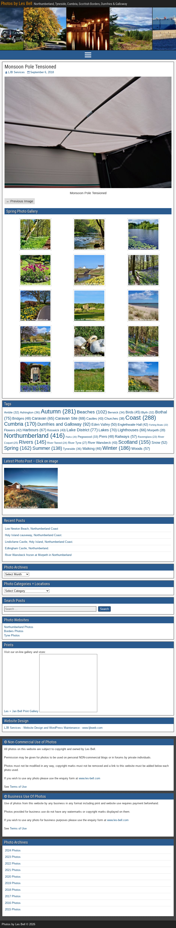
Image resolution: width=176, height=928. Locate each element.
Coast (140, 418)
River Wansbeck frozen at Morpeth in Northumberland (38, 555)
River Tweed (57, 442)
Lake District (82, 430)
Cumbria (20, 424)
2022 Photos (13, 863)
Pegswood (88, 436)
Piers (106, 436)
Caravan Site (70, 418)
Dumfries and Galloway (64, 424)
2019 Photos (13, 883)
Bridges (21, 418)
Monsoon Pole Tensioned (30, 67)
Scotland (134, 442)
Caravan (43, 418)
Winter (116, 448)
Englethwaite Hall (133, 424)
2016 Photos (13, 903)
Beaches (92, 411)
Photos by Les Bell (16, 3)
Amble (11, 412)
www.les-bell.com (89, 778)
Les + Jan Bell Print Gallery (21, 711)
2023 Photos (13, 856)
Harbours (34, 430)
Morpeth (156, 430)
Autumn (58, 411)
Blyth (147, 412)
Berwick (116, 412)
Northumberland (34, 435)
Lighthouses (132, 430)
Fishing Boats (158, 425)
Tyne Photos (12, 635)
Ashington (30, 412)
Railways (126, 437)
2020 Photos (13, 876)
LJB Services (16, 72)
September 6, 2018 (42, 72)
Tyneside (72, 448)
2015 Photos (13, 909)
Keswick (56, 430)
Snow (159, 442)
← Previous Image (19, 201)
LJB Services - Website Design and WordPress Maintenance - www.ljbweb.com (53, 727)
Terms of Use (18, 786)
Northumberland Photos (18, 627)
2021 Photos (13, 870)
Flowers (13, 430)
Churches (114, 418)
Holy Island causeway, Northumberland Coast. (33, 535)
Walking (92, 448)
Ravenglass (147, 437)
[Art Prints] (68, 683)
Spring (18, 448)
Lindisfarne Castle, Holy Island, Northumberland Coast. (39, 541)
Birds (133, 412)
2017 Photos (13, 896)
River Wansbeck (102, 442)
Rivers (32, 442)
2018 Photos (13, 889)
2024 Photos (13, 850)
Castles (94, 418)
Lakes (108, 430)
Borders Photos (13, 631)
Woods (140, 449)
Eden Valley (104, 424)
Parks (71, 437)
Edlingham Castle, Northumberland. (27, 548)
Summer (47, 448)
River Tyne (77, 442)
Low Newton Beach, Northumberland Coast (31, 528)
